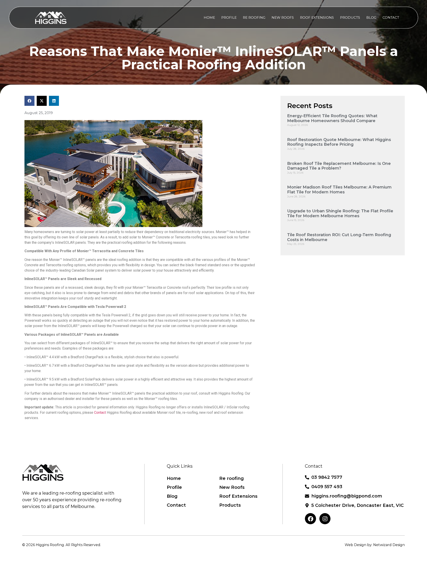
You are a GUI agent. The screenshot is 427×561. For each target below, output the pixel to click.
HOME (209, 17)
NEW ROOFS (283, 17)
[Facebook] (310, 518)
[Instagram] (324, 518)
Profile (174, 487)
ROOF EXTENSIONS (317, 17)
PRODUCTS (350, 17)
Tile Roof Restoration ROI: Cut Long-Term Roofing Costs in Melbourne (339, 237)
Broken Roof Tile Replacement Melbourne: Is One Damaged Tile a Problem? (339, 166)
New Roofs (232, 487)
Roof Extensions (238, 496)
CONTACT (391, 17)
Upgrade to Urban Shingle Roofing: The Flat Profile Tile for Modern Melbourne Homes (340, 213)
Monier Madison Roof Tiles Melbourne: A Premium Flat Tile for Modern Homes (339, 190)
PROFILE (229, 17)
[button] (29, 101)
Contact (100, 412)
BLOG (371, 17)
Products (230, 505)
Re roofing (231, 478)
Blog (172, 496)
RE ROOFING (254, 17)
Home (174, 478)
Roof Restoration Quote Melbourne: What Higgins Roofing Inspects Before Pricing (339, 142)
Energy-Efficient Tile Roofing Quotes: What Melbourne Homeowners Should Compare (332, 118)
